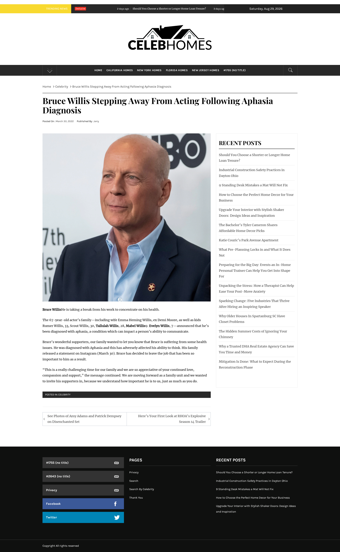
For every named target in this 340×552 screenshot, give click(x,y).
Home (98, 70)
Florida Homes (177, 70)
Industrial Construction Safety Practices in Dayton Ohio (252, 480)
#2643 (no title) (58, 476)
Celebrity (64, 394)
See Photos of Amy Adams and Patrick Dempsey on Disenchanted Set (84, 419)
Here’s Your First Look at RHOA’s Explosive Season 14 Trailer (172, 419)
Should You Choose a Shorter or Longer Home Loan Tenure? (132, 8)
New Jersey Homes (205, 70)
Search (133, 480)
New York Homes (149, 70)
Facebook (53, 504)
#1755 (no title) (234, 70)
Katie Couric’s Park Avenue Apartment (248, 240)
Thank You (136, 497)
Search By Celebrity (141, 489)
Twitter (51, 517)
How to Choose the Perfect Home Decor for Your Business (253, 497)
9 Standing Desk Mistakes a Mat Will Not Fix (253, 185)
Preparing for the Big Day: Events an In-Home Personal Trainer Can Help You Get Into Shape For (255, 270)
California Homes (119, 70)
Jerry (96, 121)
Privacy (51, 490)
